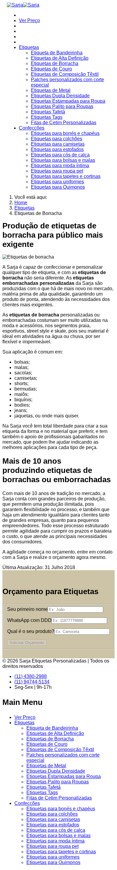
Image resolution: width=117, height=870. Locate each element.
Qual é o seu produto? (30, 631)
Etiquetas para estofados (57, 149)
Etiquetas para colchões (56, 138)
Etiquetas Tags (46, 117)
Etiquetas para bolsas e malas (63, 160)
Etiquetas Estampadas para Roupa (68, 101)
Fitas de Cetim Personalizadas (63, 122)
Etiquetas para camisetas (58, 144)
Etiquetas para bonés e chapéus (65, 133)
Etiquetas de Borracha (54, 63)
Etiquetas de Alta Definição (59, 58)
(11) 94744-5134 (32, 681)
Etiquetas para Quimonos (58, 187)
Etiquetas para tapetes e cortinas (65, 176)
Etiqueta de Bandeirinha (56, 52)
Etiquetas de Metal (50, 90)
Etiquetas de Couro (51, 68)
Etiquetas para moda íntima (60, 165)
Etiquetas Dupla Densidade (60, 95)
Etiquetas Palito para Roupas (62, 106)
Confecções (31, 127)
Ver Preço (29, 20)
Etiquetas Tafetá (48, 111)
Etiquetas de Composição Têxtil (65, 74)
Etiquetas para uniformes (57, 181)
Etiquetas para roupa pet (57, 170)
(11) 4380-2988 (30, 676)
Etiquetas (29, 47)
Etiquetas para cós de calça (60, 154)
